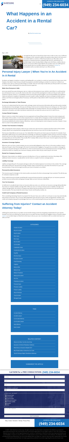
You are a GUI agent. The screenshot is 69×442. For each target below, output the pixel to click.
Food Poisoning (17, 261)
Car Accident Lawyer (19, 321)
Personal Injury (17, 284)
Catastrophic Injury (18, 247)
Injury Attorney (17, 324)
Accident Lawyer (18, 315)
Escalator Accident (18, 258)
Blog (6, 420)
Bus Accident (17, 241)
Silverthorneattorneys (35, 33)
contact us (57, 65)
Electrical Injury (17, 255)
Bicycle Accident (18, 230)
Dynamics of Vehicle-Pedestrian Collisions (24, 344)
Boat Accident (17, 233)
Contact (10, 420)
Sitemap (20, 420)
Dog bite (9, 403)
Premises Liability (18, 286)
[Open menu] (40, 4)
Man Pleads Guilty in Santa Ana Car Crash (24, 350)
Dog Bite (16, 253)
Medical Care (17, 270)
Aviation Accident (18, 227)
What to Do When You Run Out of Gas (23, 342)
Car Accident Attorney (19, 318)
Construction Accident (19, 250)
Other (8, 405)
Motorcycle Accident (18, 275)
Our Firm (16, 278)
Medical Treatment (18, 272)
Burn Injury (16, 238)
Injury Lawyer (17, 327)
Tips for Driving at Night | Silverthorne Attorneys (25, 353)
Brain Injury (16, 236)
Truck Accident (17, 295)
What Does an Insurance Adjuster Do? (23, 347)
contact (4, 216)
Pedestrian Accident (18, 281)
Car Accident (17, 244)
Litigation (16, 264)
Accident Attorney (18, 313)
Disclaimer (15, 420)
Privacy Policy (26, 420)
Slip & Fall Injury (18, 292)
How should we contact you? (11, 388)
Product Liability (17, 289)
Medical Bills (17, 267)
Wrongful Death (17, 298)
